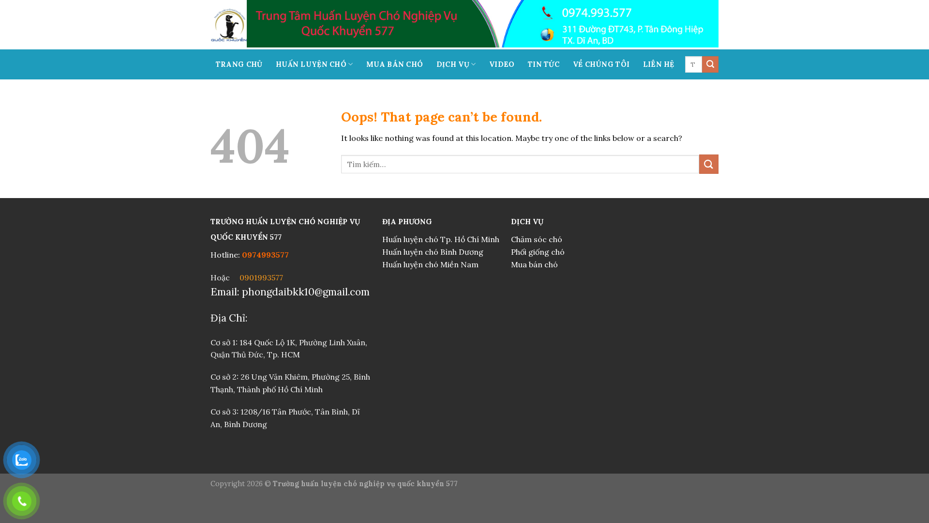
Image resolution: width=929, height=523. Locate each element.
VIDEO (501, 64)
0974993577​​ (267, 255)
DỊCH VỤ (452, 64)
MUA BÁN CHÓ (394, 64)
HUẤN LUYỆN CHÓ (311, 64)
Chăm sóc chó (536, 239)
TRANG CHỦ (239, 64)
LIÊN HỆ (658, 64)
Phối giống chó (538, 252)
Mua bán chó (534, 264)
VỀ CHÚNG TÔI (601, 64)
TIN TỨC (543, 64)
